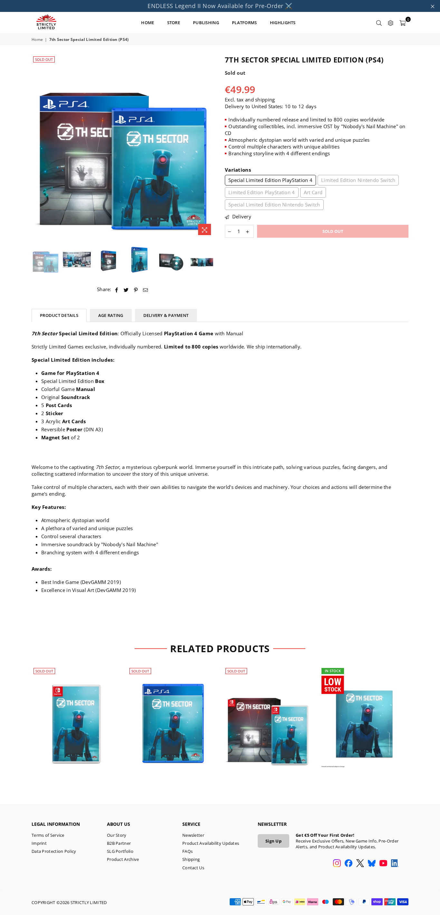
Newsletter (193, 835)
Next (209, 146)
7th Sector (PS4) (172, 716)
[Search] (379, 22)
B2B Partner (119, 843)
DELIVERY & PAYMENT (166, 315)
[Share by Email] (145, 289)
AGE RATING (110, 315)
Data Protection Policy (54, 851)
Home (37, 39)
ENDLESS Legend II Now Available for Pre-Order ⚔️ (220, 6)
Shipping (191, 859)
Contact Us (193, 868)
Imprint (39, 843)
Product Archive (123, 859)
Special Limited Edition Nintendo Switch (274, 204)
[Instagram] (337, 863)
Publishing (206, 22)
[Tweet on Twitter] (126, 289)
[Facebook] (348, 863)
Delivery (241, 216)
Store (173, 22)
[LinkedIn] (395, 863)
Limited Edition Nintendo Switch (358, 180)
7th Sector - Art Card (364, 716)
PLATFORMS (244, 22)
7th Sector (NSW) (76, 716)
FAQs (187, 851)
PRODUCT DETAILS (59, 315)
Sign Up (273, 841)
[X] (360, 863)
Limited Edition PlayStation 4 (261, 192)
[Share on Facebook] (116, 289)
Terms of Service (48, 835)
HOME (147, 22)
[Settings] (391, 22)
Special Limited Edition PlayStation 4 (270, 180)
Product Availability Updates (210, 843)
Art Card (313, 192)
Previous (37, 146)
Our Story (117, 835)
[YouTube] (383, 863)
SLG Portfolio (120, 851)
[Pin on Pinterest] (136, 289)
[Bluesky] (372, 863)
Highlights (283, 22)
